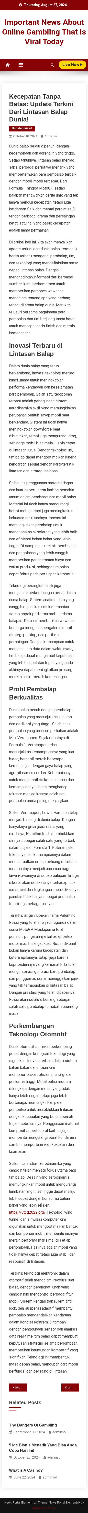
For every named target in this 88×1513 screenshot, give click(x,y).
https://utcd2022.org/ (27, 1212)
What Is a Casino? (26, 1470)
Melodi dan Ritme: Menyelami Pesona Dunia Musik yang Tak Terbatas (20, 1388)
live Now (71, 64)
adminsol (50, 136)
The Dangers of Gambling (33, 1425)
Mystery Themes (43, 1508)
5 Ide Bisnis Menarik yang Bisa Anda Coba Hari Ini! (43, 1447)
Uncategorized (22, 128)
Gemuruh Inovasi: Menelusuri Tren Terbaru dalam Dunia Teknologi (72, 1388)
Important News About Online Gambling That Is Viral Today (44, 31)
